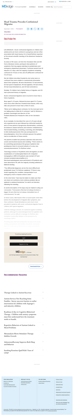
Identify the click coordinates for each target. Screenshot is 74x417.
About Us (6, 381)
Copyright (6, 409)
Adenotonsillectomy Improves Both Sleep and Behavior (19, 343)
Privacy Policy (59, 379)
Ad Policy (58, 389)
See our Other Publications (62, 403)
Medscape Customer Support (63, 392)
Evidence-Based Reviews (44, 381)
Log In (23, 238)
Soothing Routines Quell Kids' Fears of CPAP (18, 351)
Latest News (41, 383)
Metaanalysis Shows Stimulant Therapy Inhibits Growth (18, 334)
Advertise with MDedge (61, 400)
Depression (23, 384)
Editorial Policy (59, 384)
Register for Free (23, 244)
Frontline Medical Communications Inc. (22, 409)
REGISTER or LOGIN (66, 1)
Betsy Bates (7, 31)
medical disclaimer (52, 410)
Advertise (10, 381)
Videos (48, 6)
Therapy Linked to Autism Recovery (17, 292)
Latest (24, 6)
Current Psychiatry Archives (10, 386)
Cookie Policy (59, 387)
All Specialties (7, 1)
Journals (32, 6)
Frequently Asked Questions (63, 395)
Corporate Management (9, 384)
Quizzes (40, 6)
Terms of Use (59, 382)
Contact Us (6, 383)
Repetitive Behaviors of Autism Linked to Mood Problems (19, 326)
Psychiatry (18, 7)
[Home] (7, 7)
